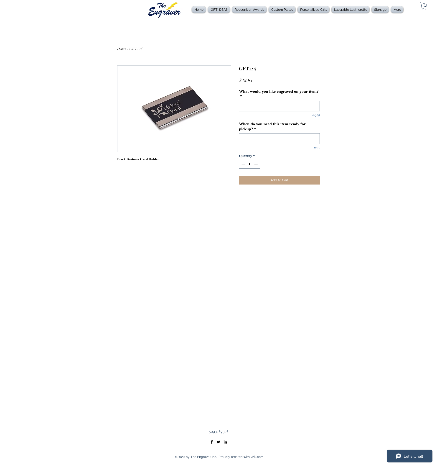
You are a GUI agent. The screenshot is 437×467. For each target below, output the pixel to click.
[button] (249, 9)
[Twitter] (218, 442)
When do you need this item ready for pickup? (272, 126)
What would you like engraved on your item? (279, 94)
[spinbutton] (249, 164)
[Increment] (256, 164)
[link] (424, 6)
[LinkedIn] (225, 442)
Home (121, 49)
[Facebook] (211, 442)
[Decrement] (243, 164)
